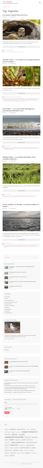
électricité (6, 455)
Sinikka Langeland (21, 246)
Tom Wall (28, 196)
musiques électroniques (31, 442)
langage (23, 99)
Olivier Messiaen (22, 445)
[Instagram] (6, 349)
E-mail (5, 402)
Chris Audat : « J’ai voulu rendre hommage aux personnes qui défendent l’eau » (18, 110)
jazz (23, 439)
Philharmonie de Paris (29, 100)
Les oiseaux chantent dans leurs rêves (15, 15)
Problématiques (7, 309)
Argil (22, 147)
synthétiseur (31, 450)
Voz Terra (31, 246)
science (15, 450)
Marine (5, 392)
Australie (28, 429)
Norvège (11, 246)
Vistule (26, 246)
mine (34, 148)
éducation (6, 99)
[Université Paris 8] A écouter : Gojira (15, 286)
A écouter (9, 194)
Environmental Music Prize (9, 148)
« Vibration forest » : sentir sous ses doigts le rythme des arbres (19, 370)
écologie (27, 452)
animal (28, 98)
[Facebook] (4, 349)
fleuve (5, 245)
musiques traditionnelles (12, 100)
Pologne (15, 246)
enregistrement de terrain (14, 437)
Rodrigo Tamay (23, 196)
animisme (14, 147)
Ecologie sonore (10, 50)
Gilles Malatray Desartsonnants (9, 382)
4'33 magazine (7, 2)
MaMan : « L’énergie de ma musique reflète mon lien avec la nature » (20, 392)
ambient (6, 429)
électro (12, 455)
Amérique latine (24, 98)
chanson (7, 434)
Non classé (6, 307)
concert (21, 434)
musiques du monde (22, 245)
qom (35, 100)
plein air (11, 447)
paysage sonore (30, 445)
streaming (26, 450)
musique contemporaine (18, 442)
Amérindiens (17, 98)
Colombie (30, 147)
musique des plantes (8, 196)
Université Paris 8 (7, 312)
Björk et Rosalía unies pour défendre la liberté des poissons (25, 385)
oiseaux (19, 100)
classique (14, 434)
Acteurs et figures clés (8, 300)
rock (33, 447)
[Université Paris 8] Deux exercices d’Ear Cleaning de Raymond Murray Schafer (22, 281)
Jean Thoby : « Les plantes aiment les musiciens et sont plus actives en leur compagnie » (23, 366)
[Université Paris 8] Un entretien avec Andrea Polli (17, 272)
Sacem (37, 100)
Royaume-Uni (8, 450)
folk (6, 439)
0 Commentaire (13, 63)
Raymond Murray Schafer (25, 447)
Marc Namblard (7, 442)
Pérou (23, 100)
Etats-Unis (28, 437)
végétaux (32, 196)
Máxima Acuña (30, 148)
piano (6, 447)
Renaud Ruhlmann (16, 196)
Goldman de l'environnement (21, 148)
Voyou (11, 149)
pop (16, 447)
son (21, 450)
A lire (5, 298)
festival (34, 437)
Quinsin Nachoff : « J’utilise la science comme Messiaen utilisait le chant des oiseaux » (21, 390)
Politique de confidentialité (27, 463)
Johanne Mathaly (18, 99)
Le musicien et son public (8, 305)
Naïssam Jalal (6, 246)
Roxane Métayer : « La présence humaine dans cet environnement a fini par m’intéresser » (21, 267)
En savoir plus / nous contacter (9, 338)
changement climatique (29, 432)
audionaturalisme (21, 429)
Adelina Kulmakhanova (10, 98)
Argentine (33, 98)
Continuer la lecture (21, 46)
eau (39, 147)
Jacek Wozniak (11, 99)
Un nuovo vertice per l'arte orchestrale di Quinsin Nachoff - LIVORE (15, 387)
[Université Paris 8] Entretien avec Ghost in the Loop (18, 276)
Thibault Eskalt (7, 149)
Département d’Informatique (9, 385)
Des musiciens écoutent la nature (9, 302)
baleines (33, 429)
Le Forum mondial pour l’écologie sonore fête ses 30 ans (18, 361)
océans (7, 445)
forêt (8, 245)
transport (13, 452)
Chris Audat (37, 98)
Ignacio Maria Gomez (13, 245)
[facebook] (21, 465)
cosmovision (35, 147)
